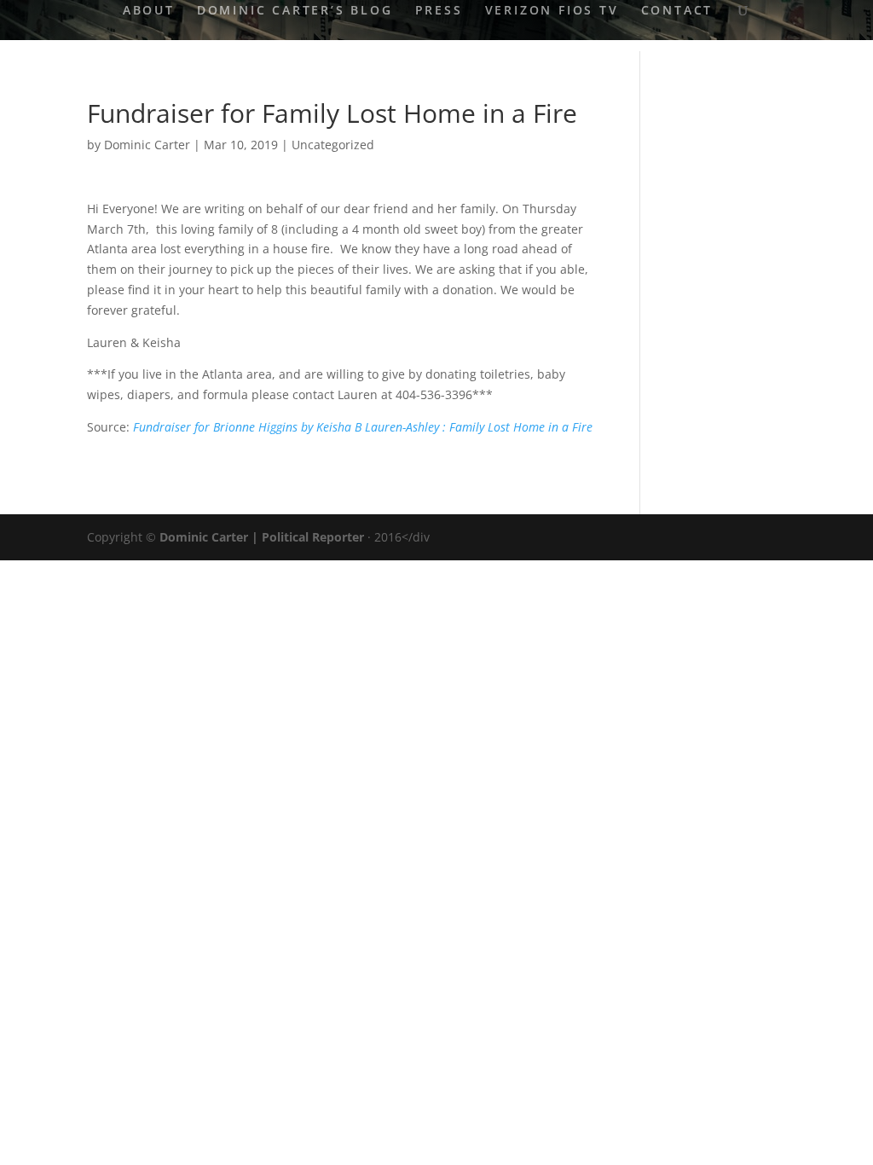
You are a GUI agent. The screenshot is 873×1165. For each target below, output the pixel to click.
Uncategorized (333, 144)
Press (439, 11)
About (149, 11)
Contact (677, 11)
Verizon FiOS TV (552, 11)
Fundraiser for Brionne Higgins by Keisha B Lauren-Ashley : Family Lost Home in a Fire (363, 427)
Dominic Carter (147, 144)
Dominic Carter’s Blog (295, 11)
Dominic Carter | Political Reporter (261, 537)
